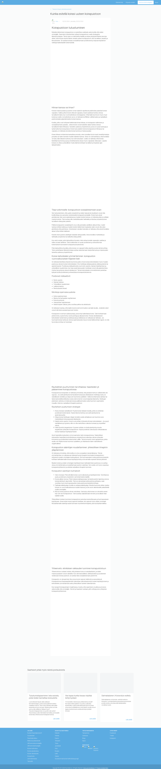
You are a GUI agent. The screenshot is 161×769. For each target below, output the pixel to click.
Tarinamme (85, 733)
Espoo (57, 738)
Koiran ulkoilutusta (32, 753)
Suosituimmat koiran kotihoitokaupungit (67, 758)
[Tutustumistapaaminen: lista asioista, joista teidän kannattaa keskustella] (44, 697)
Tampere (57, 740)
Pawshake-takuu (32, 738)
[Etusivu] (8, 2)
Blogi (83, 738)
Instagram (113, 738)
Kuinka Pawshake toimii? (34, 733)
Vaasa (57, 756)
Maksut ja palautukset (33, 740)
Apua (156, 2)
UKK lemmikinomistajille (34, 743)
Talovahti (30, 761)
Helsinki (57, 733)
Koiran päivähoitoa (33, 751)
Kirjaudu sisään (130, 2)
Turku (56, 743)
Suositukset (30, 735)
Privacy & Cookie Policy (102, 768)
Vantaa (57, 735)
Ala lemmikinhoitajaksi (145, 2)
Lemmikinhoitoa (32, 758)
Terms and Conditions (88, 768)
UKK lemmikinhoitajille (33, 746)
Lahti (56, 753)
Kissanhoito (31, 756)
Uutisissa (85, 735)
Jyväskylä (58, 746)
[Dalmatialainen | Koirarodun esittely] (117, 697)
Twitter (112, 735)
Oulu (56, 748)
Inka (57, 21)
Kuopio (57, 751)
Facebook (113, 733)
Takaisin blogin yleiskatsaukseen (61, 9)
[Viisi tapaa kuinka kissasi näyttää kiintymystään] (80, 697)
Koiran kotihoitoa (32, 748)
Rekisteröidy (119, 2)
